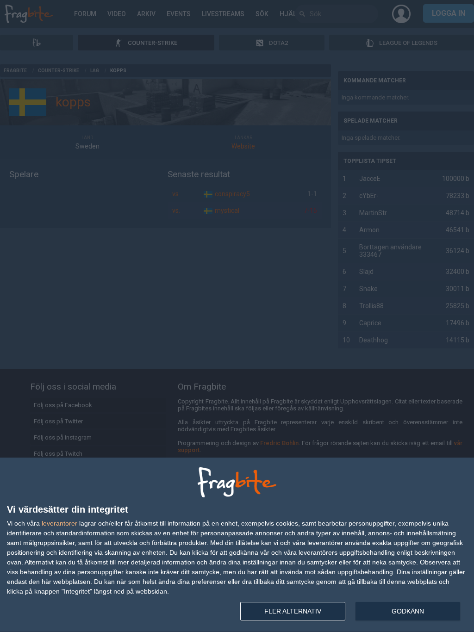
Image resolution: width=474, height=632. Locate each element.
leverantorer (59, 523)
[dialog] (237, 545)
